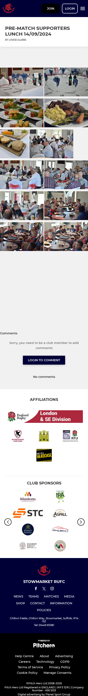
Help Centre (24, 656)
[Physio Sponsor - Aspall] (60, 514)
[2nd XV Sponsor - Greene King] (60, 497)
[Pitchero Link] (44, 646)
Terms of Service (30, 667)
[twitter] (44, 589)
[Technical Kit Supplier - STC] (28, 514)
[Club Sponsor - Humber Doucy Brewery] (28, 546)
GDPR (64, 662)
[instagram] (52, 589)
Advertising (64, 656)
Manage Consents (57, 673)
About (44, 656)
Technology (45, 662)
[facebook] (36, 589)
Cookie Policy (27, 673)
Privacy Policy (59, 667)
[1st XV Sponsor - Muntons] (28, 497)
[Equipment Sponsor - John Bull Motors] (60, 530)
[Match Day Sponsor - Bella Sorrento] (60, 546)
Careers (24, 662)
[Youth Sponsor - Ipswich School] (28, 530)
